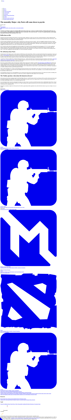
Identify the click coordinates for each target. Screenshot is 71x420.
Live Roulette (16, 393)
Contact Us (18, 399)
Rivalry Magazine (20, 398)
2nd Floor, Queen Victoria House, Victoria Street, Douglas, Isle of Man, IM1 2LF (25, 418)
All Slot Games (40, 393)
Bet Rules (28, 404)
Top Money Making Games (23, 393)
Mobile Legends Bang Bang (26, 392)
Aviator (35, 394)
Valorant (19, 392)
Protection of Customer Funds (35, 404)
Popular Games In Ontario (33, 393)
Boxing (20, 391)
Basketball (14, 391)
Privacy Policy (15, 404)
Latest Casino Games (47, 393)
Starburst (28, 394)
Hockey (17, 391)
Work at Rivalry (32, 399)
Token (25, 398)
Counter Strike (15, 392)
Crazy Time (25, 394)
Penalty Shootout (19, 394)
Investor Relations (14, 398)
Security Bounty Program (24, 399)
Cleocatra (32, 394)
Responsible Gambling (22, 404)
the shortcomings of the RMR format (44, 62)
